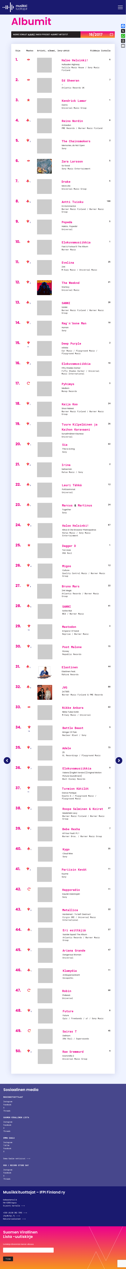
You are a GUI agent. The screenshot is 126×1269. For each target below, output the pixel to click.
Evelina (68, 263)
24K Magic (67, 590)
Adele (66, 748)
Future (68, 1011)
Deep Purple (71, 343)
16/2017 (95, 34)
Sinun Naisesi (68, 408)
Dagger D (69, 546)
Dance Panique (69, 792)
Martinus (85, 505)
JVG (64, 687)
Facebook (7, 1104)
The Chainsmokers (76, 141)
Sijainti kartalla (11, 1205)
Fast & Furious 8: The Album (75, 246)
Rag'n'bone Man (74, 323)
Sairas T (70, 1031)
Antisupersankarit (71, 975)
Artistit (63, 34)
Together (66, 509)
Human (65, 327)
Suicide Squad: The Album (75, 934)
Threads (6, 1111)
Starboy (65, 287)
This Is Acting (68, 448)
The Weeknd (70, 283)
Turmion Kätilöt (75, 789)
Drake (66, 182)
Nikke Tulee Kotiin (70, 711)
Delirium (66, 1035)
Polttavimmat (68, 489)
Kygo (66, 849)
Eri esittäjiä (74, 930)
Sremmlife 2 (68, 1055)
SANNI (66, 303)
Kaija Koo (70, 404)
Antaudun (66, 125)
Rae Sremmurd (73, 1052)
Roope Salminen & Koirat (82, 809)
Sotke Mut (67, 610)
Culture (65, 570)
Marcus (67, 505)
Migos (66, 566)
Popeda (67, 222)
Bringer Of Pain (69, 732)
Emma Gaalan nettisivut (14, 1158)
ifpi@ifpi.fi (9, 1216)
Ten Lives (66, 550)
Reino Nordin (72, 121)
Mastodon (69, 627)
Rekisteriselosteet (12, 1219)
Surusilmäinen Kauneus (73, 433)
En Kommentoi (69, 206)
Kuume (65, 873)
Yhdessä (66, 995)
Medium (65, 388)
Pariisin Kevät (74, 869)
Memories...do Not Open (73, 145)
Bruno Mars (70, 586)
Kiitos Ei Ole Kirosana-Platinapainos (79, 529)
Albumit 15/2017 (7, 760)
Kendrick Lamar (74, 101)
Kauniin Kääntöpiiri (71, 894)
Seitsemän (67, 469)
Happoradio (71, 890)
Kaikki (16, 34)
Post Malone (72, 647)
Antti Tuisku (72, 202)
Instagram (7, 1101)
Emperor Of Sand (70, 631)
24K (63, 266)
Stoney (65, 651)
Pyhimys (68, 384)
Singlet (23, 34)
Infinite (65, 347)
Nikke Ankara (72, 708)
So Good (66, 165)
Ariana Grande (74, 950)
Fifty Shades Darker (71, 368)
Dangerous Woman (72, 954)
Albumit (31, 34)
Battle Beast (72, 728)
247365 (65, 691)
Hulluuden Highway (71, 64)
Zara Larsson (72, 161)
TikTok (6, 1145)
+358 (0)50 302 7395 (12, 1213)
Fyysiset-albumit (50, 34)
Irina (66, 465)
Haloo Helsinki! (75, 60)
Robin (66, 991)
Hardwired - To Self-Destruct (76, 914)
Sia (64, 445)
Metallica (70, 910)
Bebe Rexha (71, 829)
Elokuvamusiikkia (76, 242)
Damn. (65, 105)
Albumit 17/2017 (119, 760)
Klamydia (70, 971)
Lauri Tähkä (72, 485)
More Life (66, 185)
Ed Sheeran (70, 80)
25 (63, 752)
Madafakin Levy (69, 813)
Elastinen (70, 667)
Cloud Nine (68, 853)
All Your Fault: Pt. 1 (70, 833)
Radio (38, 34)
